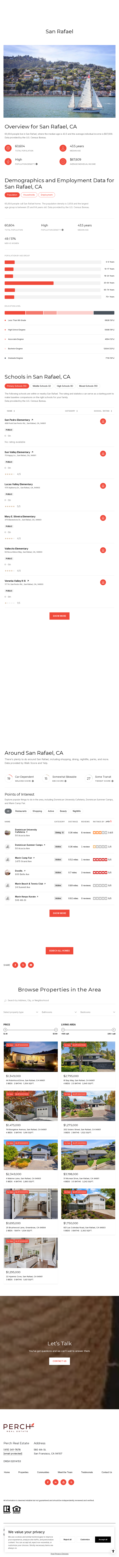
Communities (43, 1472)
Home (7, 1472)
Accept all (103, 1539)
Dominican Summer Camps (29, 845)
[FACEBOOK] (48, 1482)
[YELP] (71, 1482)
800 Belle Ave (22, 874)
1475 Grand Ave (23, 861)
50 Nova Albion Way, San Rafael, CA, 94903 (23, 552)
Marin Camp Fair (23, 858)
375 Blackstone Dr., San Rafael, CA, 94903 (23, 520)
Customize (85, 1539)
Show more (59, 913)
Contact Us (107, 1472)
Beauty (64, 811)
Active (52, 811)
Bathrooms (47, 1012)
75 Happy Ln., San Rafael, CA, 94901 (20, 455)
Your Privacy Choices (59, 1554)
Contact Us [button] (59, 1361)
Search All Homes (59, 950)
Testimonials (87, 1472)
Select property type (13, 1012)
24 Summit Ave (22, 887)
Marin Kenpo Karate (25, 896)
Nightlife (78, 811)
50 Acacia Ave (22, 835)
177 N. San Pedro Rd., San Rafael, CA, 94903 (24, 584)
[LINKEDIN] (55, 1482)
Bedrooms (85, 1012)
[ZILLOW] (63, 1482)
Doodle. (19, 871)
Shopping (38, 811)
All (9, 811)
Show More (59, 616)
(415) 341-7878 (12, 1449)
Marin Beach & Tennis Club (29, 883)
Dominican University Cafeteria (26, 830)
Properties (23, 1472)
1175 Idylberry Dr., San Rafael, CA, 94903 (22, 488)
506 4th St (20, 900)
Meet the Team (65, 1472)
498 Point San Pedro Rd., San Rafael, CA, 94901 (25, 423)
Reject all (67, 1539)
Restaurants (22, 811)
